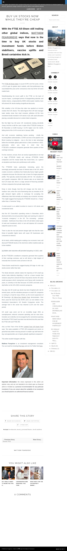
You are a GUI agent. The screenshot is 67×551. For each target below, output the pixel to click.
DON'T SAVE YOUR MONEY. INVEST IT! (59, 195)
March (53, 346)
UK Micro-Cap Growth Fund (21, 297)
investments (12, 429)
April (52, 343)
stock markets (37, 429)
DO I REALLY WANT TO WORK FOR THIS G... (8, 483)
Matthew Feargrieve (22, 450)
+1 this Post (24, 424)
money (19, 429)
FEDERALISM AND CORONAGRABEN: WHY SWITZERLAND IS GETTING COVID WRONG (59, 235)
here (23, 346)
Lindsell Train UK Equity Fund (33, 326)
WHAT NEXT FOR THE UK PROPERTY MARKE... (36, 483)
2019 (51, 351)
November (54, 291)
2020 (51, 285)
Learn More (31, 9)
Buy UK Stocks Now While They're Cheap (59, 213)
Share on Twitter (33, 421)
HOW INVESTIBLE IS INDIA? (59, 180)
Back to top (60, 549)
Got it (39, 9)
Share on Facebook (14, 421)
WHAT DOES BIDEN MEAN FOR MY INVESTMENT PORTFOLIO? (59, 262)
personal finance (27, 429)
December (54, 288)
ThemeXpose (26, 548)
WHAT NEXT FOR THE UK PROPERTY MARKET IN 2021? (59, 162)
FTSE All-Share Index (11, 84)
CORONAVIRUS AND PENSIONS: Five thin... (22, 483)
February (54, 348)
